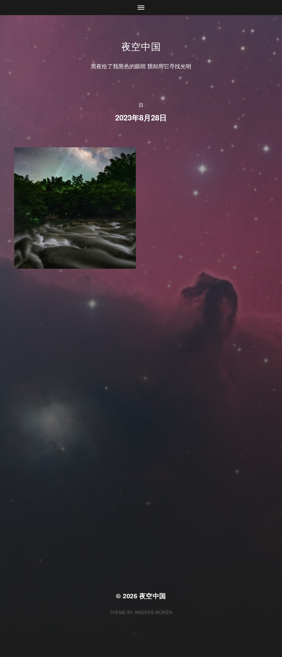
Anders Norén (153, 612)
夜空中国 (141, 46)
